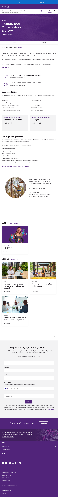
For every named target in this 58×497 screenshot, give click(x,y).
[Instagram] (16, 463)
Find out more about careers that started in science (15, 166)
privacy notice (50, 409)
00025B (7, 478)
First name (9, 359)
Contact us (44, 423)
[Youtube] (13, 463)
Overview (14, 42)
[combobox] (7, 388)
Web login (4, 468)
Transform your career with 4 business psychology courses (15, 311)
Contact (4, 457)
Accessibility (4, 487)
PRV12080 (7, 480)
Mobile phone (7, 382)
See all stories (14, 259)
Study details (43, 42)
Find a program (13, 10)
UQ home (4, 10)
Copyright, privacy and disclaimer (9, 485)
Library (3, 453)
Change (42, 2)
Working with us (6, 446)
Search (56, 2)
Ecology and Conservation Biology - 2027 (12, 12)
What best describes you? (13, 393)
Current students (6, 449)
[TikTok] (20, 463)
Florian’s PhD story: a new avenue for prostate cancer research (15, 278)
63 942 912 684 (7, 475)
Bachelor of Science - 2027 (24, 10)
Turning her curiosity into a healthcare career (43, 278)
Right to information (6, 490)
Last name (9, 367)
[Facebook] (3, 463)
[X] (9, 463)
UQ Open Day (15, 240)
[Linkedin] (6, 463)
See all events (14, 223)
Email (8, 375)
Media (3, 442)
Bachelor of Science (8, 34)
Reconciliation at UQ (8, 437)
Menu (2, 6)
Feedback (4, 493)
